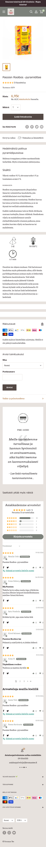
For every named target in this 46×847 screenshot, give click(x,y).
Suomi (6, 820)
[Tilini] (36, 11)
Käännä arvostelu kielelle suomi (20, 571)
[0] (41, 11)
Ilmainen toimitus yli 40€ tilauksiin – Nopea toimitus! (23, 3)
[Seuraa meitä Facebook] (4, 832)
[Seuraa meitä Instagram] (9, 832)
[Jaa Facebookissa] (27, 127)
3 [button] (24, 681)
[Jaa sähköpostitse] (41, 127)
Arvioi (9, 387)
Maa (5, 360)
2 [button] (20, 681)
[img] (8, 553)
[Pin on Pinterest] (32, 127)
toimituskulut (25, 99)
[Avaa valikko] (4, 12)
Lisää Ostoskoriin (23, 117)
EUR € (19, 820)
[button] (8, 83)
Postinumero (9, 372)
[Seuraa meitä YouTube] (14, 832)
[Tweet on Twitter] (37, 127)
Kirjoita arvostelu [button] (23, 536)
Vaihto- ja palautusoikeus (14, 399)
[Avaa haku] (31, 11)
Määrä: (6, 107)
